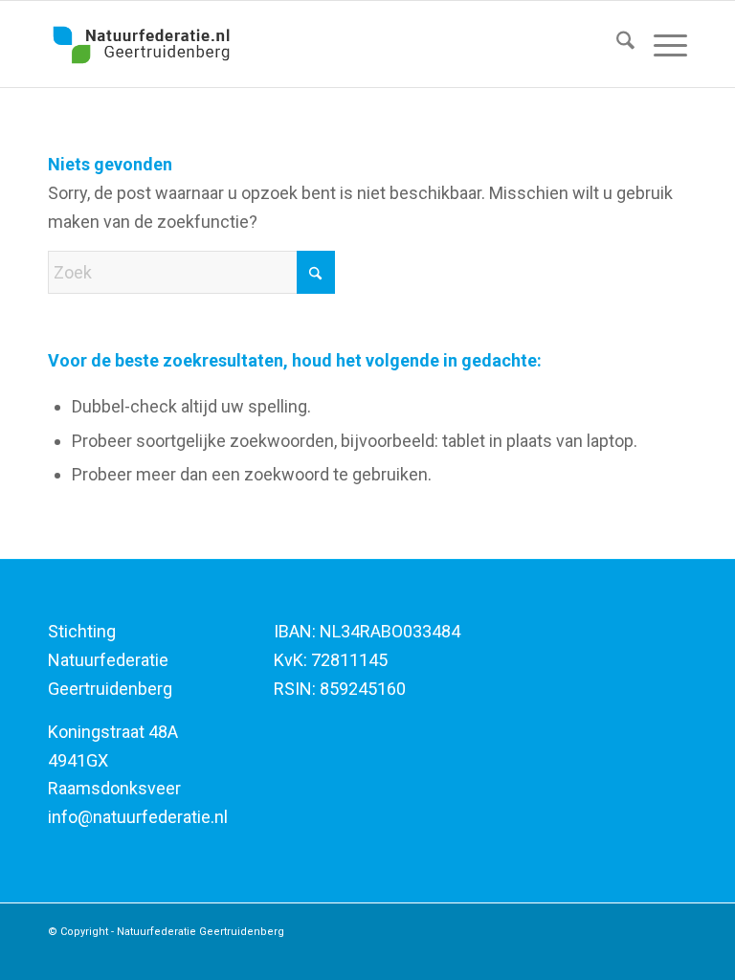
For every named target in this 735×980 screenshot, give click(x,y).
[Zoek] (616, 44)
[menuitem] (616, 44)
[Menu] (661, 44)
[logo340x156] (141, 44)
